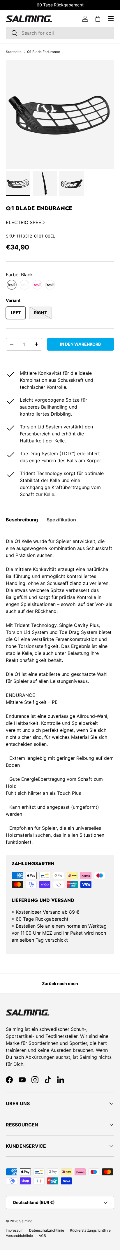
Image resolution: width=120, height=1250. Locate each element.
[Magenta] (37, 284)
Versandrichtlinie (19, 1235)
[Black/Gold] (50, 284)
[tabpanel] (60, 688)
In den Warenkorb (80, 344)
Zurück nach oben (60, 983)
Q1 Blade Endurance (43, 52)
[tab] (22, 519)
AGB (42, 1235)
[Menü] (110, 18)
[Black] (11, 284)
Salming (25, 1221)
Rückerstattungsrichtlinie (90, 1230)
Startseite (14, 52)
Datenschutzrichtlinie (46, 1230)
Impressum (14, 1230)
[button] (97, 18)
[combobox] (60, 33)
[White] (24, 284)
